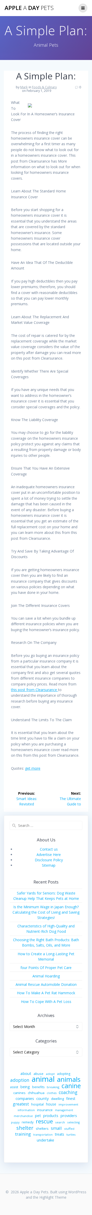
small (56, 1128)
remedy (27, 1122)
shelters (42, 1128)
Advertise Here (49, 854)
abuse (38, 1073)
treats (59, 1134)
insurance (45, 1110)
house (51, 1104)
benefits (38, 1087)
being (25, 1086)
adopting (63, 1074)
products (50, 1115)
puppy (15, 1122)
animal (43, 1079)
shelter (24, 1128)
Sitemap (48, 865)
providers (69, 1115)
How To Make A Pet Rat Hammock (46, 992)
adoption (19, 1080)
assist (14, 1087)
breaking (53, 1087)
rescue (44, 1121)
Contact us (49, 849)
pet (38, 1115)
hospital (37, 1104)
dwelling (57, 1098)
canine (71, 1085)
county (42, 1098)
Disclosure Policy (49, 859)
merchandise (23, 1116)
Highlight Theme (52, 1197)
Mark (24, 87)
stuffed (69, 1129)
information (26, 1110)
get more (32, 768)
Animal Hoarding (46, 976)
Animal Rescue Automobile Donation (46, 984)
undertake (45, 1140)
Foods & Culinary (44, 87)
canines (19, 1092)
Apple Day (29, 8)
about (25, 1073)
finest (70, 1098)
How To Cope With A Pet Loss (46, 1001)
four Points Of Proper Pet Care (46, 967)
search (60, 1122)
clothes (51, 1093)
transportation (43, 1134)
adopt (50, 1074)
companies (25, 1098)
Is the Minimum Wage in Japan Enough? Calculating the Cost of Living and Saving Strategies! (46, 912)
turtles (71, 1134)
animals (68, 1079)
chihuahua (36, 1092)
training (23, 1134)
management (64, 1110)
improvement (68, 1104)
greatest (21, 1104)
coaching (68, 1092)
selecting (73, 1122)
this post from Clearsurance (34, 689)
